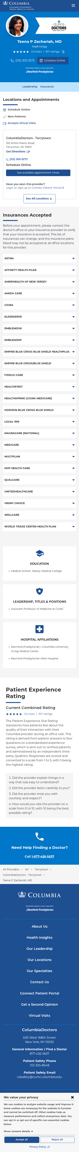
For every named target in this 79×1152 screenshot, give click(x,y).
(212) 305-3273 (24, 60)
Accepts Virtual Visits (22, 123)
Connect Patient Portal (39, 993)
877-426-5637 (39, 1053)
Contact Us (39, 982)
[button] (39, 198)
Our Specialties (39, 971)
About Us (39, 926)
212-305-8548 (39, 1065)
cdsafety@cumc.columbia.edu (39, 1077)
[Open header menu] (73, 5)
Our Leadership (39, 949)
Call (39, 856)
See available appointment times (38, 172)
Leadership (29, 87)
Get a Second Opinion (39, 1005)
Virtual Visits (39, 1016)
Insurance (47, 87)
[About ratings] (64, 52)
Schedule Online (54, 60)
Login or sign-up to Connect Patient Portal (33, 187)
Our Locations (39, 960)
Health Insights (39, 938)
